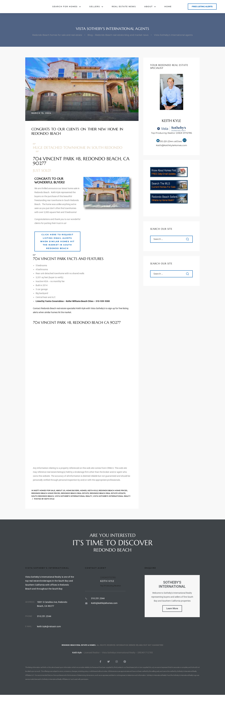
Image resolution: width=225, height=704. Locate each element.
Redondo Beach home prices (113, 490)
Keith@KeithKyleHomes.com (171, 145)
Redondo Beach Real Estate (75, 493)
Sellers (94, 6)
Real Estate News (124, 6)
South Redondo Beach (42, 496)
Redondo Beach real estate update (107, 493)
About (148, 6)
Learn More (172, 608)
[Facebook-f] (100, 661)
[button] (202, 7)
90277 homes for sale (44, 490)
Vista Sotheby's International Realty (73, 496)
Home (168, 6)
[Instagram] (116, 661)
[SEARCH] (188, 239)
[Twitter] (108, 661)
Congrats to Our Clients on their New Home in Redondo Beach (77, 131)
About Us (60, 490)
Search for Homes (65, 6)
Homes (83, 490)
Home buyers (72, 490)
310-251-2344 (166, 141)
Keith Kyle (93, 490)
